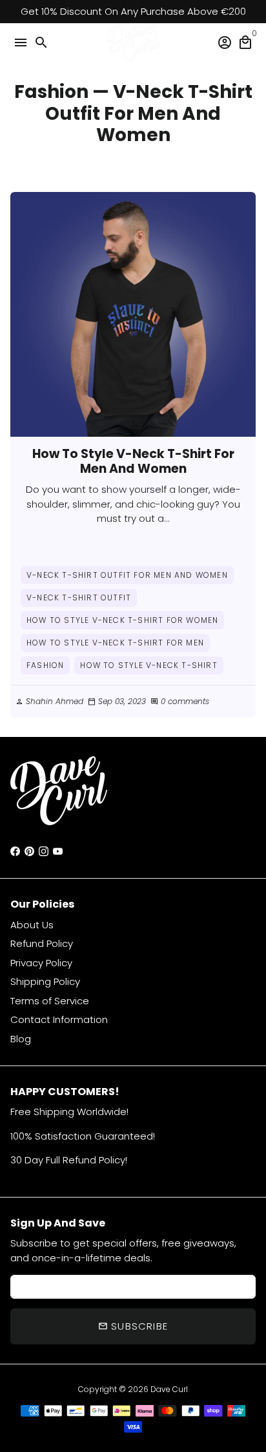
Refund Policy (41, 943)
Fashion (51, 91)
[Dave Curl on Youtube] (58, 851)
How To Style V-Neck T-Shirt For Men (115, 642)
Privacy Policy (41, 963)
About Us (32, 924)
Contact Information (59, 1019)
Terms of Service (49, 1001)
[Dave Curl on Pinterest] (29, 851)
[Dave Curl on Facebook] (15, 851)
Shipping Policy (45, 981)
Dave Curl (169, 1389)
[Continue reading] (133, 314)
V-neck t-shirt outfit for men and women (127, 574)
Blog (20, 1039)
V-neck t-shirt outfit (78, 597)
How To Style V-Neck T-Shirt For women (122, 620)
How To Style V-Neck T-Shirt (148, 665)
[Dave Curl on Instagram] (43, 851)
